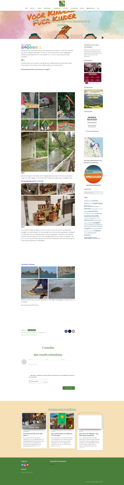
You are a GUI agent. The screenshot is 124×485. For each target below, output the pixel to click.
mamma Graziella (91, 216)
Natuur (82, 8)
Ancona (95, 201)
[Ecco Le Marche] (62, 3)
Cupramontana (95, 206)
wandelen (87, 235)
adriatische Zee (88, 201)
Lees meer (37, 446)
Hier (85, 50)
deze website (25, 238)
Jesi (90, 211)
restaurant (86, 224)
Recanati (91, 223)
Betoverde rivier (27, 332)
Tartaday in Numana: (28, 264)
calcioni (90, 203)
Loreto (95, 213)
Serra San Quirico (94, 228)
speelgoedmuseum (41, 332)
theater (85, 230)
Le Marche (91, 213)
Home (26, 8)
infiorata (86, 211)
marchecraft (86, 218)
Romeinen (91, 224)
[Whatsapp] (31, 47)
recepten (96, 222)
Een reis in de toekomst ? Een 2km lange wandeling (88, 434)
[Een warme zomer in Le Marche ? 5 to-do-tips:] (62, 420)
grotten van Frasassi (99, 208)
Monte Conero (89, 220)
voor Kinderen (74, 8)
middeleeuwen (93, 218)
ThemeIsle (100, 481)
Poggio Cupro (86, 223)
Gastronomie (47, 8)
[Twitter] (33, 47)
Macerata (99, 213)
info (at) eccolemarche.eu (27, 472)
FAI (91, 208)
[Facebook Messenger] (28, 47)
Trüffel (88, 233)
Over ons (32, 8)
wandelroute (90, 237)
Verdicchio (93, 233)
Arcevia (86, 203)
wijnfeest (98, 238)
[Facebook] (22, 47)
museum (96, 220)
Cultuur (65, 8)
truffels (85, 233)
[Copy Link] (36, 47)
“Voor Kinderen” (52, 55)
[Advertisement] (48, 82)
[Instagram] (25, 47)
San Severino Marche (92, 226)
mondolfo (98, 218)
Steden (39, 8)
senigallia (87, 228)
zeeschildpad (34, 335)
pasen (100, 220)
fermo (93, 209)
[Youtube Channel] (27, 465)
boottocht (34, 332)
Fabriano (87, 209)
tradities (97, 231)
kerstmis (95, 211)
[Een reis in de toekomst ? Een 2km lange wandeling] (90, 420)
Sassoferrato (99, 226)
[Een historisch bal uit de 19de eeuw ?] (34, 420)
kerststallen (86, 213)
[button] (41, 8)
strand (99, 228)
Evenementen (57, 8)
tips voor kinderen (25, 335)
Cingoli (94, 203)
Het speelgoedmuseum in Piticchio (32, 181)
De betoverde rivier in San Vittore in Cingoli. (35, 69)
